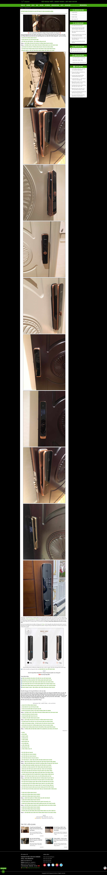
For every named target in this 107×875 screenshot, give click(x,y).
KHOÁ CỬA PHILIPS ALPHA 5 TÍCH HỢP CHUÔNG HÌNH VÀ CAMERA (36, 710)
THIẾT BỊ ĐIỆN (25, 739)
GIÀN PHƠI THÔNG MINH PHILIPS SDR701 (31, 796)
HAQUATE (24, 867)
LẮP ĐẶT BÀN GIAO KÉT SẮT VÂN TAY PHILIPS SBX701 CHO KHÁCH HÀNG (37, 779)
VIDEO (37, 5)
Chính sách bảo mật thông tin (48, 856)
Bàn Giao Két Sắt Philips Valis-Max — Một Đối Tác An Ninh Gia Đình (79, 95)
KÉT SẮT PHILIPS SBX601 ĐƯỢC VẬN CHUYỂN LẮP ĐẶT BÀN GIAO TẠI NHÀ (38, 781)
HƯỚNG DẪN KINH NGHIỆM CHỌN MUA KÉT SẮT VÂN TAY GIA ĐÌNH (36, 765)
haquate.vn (33, 862)
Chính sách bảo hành (47, 860)
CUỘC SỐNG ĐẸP (25, 745)
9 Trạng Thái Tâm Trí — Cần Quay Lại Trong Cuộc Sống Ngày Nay (79, 79)
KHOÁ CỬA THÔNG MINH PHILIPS (29, 37)
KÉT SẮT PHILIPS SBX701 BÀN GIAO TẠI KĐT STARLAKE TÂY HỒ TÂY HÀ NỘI (38, 787)
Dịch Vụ (33, 5)
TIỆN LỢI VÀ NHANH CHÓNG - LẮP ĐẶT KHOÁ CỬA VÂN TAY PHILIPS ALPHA (38, 723)
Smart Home (74, 16)
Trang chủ (23, 5)
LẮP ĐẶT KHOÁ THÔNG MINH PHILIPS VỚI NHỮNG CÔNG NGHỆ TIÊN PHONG (38, 48)
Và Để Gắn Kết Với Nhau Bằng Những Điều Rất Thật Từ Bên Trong (79, 86)
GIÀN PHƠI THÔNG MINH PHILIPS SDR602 (31, 809)
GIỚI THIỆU (41, 5)
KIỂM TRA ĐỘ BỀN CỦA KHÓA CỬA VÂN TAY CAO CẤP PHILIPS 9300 (36, 678)
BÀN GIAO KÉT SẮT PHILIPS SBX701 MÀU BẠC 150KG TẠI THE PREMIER (37, 768)
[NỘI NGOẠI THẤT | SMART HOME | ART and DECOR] (25, 1)
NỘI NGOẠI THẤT (67, 5)
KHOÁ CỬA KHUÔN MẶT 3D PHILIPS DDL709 (31, 708)
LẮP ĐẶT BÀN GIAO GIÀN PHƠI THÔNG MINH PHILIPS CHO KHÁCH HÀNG (40, 812)
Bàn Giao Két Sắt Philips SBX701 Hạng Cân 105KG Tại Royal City (36, 840)
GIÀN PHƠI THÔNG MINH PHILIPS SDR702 (31, 799)
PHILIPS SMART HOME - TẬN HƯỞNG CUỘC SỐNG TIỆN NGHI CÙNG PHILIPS (38, 687)
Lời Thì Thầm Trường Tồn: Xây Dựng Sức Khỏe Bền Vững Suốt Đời (78, 69)
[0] (105, 868)
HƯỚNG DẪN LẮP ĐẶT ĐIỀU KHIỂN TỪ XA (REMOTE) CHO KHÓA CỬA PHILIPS (41, 728)
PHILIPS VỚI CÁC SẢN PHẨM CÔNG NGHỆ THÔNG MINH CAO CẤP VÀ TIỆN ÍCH (38, 810)
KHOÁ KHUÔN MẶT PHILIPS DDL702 (29, 716)
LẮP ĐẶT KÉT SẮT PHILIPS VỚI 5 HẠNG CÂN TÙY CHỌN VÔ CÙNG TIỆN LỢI (37, 785)
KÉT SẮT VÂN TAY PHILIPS (27, 752)
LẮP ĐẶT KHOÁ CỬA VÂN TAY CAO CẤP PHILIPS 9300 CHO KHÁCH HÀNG (37, 721)
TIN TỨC (62, 5)
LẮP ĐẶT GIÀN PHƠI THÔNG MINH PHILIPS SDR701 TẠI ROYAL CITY (36, 801)
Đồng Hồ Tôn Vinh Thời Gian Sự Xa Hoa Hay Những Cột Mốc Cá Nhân (78, 89)
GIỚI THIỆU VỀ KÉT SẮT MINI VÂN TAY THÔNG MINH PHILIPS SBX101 (39, 778)
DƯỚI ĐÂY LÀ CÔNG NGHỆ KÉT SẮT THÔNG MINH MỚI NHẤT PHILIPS (37, 680)
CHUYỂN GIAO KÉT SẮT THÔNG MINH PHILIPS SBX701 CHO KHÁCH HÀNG (37, 783)
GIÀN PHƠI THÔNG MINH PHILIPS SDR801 (31, 794)
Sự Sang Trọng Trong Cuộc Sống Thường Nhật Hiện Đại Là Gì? (78, 76)
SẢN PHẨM (24, 734)
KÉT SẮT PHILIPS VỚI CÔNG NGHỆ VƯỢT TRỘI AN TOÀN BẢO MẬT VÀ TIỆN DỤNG (39, 788)
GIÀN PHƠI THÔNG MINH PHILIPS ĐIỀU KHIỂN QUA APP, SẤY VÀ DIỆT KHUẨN (38, 685)
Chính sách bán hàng (47, 861)
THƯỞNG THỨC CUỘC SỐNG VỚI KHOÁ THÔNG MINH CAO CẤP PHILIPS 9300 (41, 45)
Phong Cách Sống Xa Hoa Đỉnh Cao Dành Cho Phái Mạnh (78, 73)
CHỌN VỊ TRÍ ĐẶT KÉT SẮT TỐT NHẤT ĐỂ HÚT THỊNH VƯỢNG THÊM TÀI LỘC (38, 774)
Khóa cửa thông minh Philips (32, 618)
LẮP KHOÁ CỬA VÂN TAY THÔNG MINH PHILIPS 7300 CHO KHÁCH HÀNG (37, 47)
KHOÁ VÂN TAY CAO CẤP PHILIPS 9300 (30, 39)
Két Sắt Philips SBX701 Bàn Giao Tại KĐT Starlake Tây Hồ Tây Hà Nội (60, 829)
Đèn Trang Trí (75, 19)
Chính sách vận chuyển (47, 858)
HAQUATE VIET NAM (25, 856)
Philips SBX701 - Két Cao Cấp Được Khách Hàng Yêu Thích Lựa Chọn (61, 840)
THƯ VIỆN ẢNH (47, 5)
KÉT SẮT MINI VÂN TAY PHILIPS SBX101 (30, 758)
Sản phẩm (28, 5)
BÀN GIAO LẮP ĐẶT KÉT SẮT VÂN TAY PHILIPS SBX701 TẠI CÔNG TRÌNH (37, 770)
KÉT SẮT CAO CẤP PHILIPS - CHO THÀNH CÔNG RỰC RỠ (34, 41)
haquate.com (27, 862)
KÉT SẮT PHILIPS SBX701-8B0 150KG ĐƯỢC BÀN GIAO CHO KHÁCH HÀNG (38, 681)
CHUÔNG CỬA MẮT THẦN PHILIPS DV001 (31, 717)
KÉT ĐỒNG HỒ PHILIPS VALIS (77, 25)
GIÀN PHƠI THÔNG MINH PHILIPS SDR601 (31, 807)
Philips (43, 624)
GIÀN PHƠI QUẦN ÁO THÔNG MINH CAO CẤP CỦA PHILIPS (37, 798)
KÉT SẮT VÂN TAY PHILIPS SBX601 (29, 754)
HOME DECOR (25, 738)
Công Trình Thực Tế (27, 7)
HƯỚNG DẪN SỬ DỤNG (55, 5)
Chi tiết (41, 835)
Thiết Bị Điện (74, 14)
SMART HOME (25, 736)
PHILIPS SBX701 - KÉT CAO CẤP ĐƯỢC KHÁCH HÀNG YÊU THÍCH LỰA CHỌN (38, 50)
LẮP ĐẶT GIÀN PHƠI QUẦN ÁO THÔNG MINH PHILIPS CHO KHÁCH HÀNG (40, 805)
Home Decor (74, 12)
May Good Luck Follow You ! (34, 867)
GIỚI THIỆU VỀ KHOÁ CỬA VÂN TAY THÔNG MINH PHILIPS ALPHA (39, 43)
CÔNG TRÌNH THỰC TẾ (27, 748)
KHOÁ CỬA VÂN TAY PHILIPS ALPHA (29, 714)
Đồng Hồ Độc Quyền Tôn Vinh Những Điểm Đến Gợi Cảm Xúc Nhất (79, 82)
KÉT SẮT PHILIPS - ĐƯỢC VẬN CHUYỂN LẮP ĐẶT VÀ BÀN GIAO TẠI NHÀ (37, 759)
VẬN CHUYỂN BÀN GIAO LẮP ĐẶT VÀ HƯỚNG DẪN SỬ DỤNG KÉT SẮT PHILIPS (41, 763)
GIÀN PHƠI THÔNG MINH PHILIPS (29, 792)
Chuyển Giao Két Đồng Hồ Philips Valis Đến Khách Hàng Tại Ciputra (36, 829)
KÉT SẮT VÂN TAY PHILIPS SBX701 (29, 756)
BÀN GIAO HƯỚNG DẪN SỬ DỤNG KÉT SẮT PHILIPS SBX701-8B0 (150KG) (40, 761)
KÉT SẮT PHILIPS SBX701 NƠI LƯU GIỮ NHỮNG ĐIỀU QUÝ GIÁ (38, 776)
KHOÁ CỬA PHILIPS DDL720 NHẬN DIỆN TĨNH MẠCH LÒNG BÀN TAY (78, 28)
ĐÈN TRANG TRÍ (25, 741)
